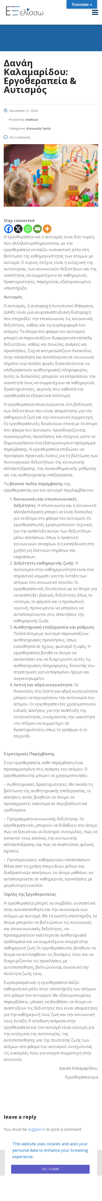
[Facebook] (8, 228)
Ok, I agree (50, 1169)
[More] (47, 228)
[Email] (37, 228)
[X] (18, 228)
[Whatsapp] (28, 228)
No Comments (20, 137)
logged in (36, 1129)
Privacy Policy (51, 1183)
